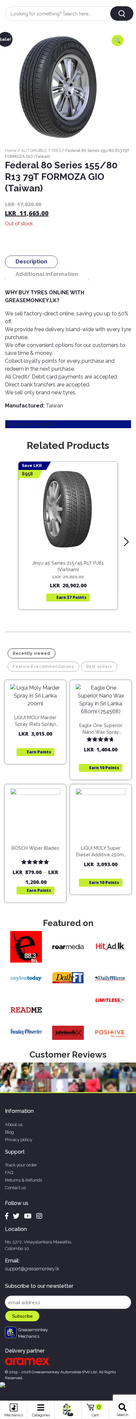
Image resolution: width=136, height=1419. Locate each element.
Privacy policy (18, 1139)
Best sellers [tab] (99, 666)
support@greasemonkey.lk (32, 1268)
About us (13, 1124)
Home (11, 150)
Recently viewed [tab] (31, 653)
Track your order (21, 1164)
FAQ (9, 1172)
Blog (9, 1132)
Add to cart (38, 713)
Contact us (15, 1187)
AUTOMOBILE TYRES (41, 150)
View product (68, 554)
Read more (71, 541)
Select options (38, 842)
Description (31, 261)
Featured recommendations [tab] (43, 666)
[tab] (31, 262)
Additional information (47, 274)
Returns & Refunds (23, 1180)
